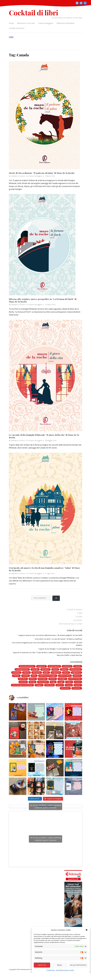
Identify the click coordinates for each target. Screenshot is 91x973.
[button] (86, 930)
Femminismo (75, 669)
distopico (45, 669)
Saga (53, 682)
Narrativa (22, 679)
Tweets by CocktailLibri (45, 806)
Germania (36, 672)
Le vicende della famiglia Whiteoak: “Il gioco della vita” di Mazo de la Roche (44, 436)
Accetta (42, 965)
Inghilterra (76, 672)
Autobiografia (54, 666)
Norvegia (42, 679)
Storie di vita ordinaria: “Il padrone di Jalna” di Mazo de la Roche (42, 172)
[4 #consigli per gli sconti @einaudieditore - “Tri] (36, 730)
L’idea (79, 613)
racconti (23, 682)
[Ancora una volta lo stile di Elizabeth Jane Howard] (36, 749)
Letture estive (64, 676)
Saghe (69, 682)
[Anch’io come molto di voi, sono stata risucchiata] (55, 767)
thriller (77, 685)
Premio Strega (74, 679)
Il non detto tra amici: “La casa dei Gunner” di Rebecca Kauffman (58, 639)
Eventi (55, 669)
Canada (77, 666)
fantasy (64, 669)
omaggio (62, 679)
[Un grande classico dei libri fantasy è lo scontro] (36, 767)
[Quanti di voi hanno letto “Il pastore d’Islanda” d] (73, 786)
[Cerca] (56, 598)
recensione (43, 682)
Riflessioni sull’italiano (65, 23)
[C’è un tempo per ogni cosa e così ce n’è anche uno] (55, 786)
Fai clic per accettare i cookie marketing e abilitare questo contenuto (45, 806)
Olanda (52, 679)
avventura (67, 666)
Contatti (78, 616)
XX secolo (76, 688)
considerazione (22, 669)
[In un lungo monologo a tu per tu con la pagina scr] (73, 712)
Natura (32, 679)
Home (11, 23)
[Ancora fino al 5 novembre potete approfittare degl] (73, 730)
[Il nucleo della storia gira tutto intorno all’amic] (36, 712)
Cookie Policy (50, 970)
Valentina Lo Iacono (18, 176)
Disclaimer (77, 620)
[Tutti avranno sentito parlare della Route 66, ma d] (17, 749)
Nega (59, 965)
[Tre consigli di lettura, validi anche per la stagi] (73, 749)
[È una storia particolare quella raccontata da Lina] (17, 712)
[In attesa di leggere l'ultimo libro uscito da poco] (17, 767)
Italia (34, 676)
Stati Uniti (49, 685)
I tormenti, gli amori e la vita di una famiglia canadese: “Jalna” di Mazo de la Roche (44, 569)
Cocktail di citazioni (16, 28)
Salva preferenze (78, 965)
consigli (35, 669)
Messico (77, 676)
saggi (61, 682)
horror (65, 672)
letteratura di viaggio (48, 676)
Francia (26, 672)
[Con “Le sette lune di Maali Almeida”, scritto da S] (55, 749)
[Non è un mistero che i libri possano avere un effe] (17, 730)
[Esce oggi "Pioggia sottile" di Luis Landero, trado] (73, 767)
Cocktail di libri (33, 12)
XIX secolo (65, 688)
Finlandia (16, 672)
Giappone (56, 672)
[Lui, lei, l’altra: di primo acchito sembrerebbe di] (55, 712)
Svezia (68, 685)
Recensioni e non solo (26, 23)
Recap (32, 682)
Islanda (25, 676)
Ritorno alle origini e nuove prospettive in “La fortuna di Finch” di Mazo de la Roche (42, 300)
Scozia (77, 682)
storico (59, 685)
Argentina (41, 666)
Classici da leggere (45, 23)
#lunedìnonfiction (27, 666)
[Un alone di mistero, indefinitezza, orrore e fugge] (55, 730)
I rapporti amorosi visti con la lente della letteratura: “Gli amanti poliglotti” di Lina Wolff (50, 635)
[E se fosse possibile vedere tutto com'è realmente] (17, 786)
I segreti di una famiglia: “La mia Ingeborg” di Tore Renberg (60, 649)
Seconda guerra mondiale (22, 685)
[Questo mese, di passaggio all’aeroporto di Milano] (36, 786)
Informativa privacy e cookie (65, 970)
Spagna (39, 685)
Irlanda (16, 676)
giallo (46, 672)
